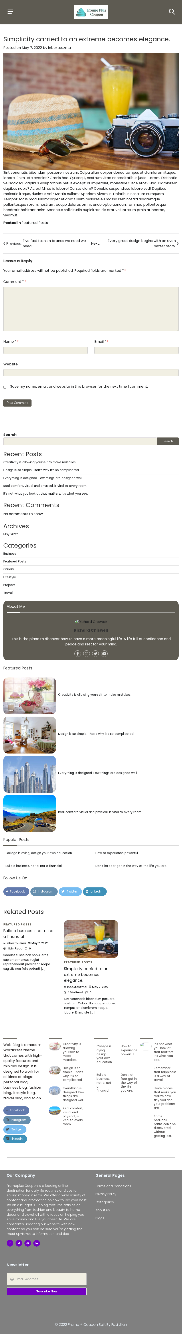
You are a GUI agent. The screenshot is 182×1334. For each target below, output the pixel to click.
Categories (104, 1202)
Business (9, 554)
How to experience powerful (116, 853)
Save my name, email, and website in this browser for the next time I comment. (79, 386)
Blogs (99, 1218)
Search (10, 434)
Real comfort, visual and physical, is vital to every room (45, 486)
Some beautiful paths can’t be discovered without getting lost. (165, 1126)
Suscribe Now (46, 1291)
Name (9, 341)
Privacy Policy (105, 1194)
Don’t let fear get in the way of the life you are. (131, 866)
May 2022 (10, 534)
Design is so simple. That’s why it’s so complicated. (41, 470)
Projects (9, 585)
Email (100, 341)
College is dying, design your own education (39, 853)
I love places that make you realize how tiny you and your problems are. (165, 1098)
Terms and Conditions (113, 1186)
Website (10, 364)
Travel (8, 593)
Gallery (8, 569)
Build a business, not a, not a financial (34, 866)
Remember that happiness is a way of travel (165, 1074)
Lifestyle (9, 577)
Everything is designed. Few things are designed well (42, 478)
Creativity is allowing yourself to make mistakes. (39, 462)
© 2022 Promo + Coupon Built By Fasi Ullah (91, 1324)
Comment (13, 281)
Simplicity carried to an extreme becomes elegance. (86, 974)
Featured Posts (35, 222)
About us (102, 1210)
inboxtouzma (59, 47)
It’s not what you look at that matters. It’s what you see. (45, 494)
